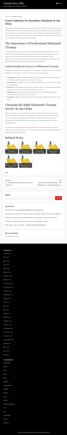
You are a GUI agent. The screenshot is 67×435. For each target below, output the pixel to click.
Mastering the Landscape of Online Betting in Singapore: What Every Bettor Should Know (33, 214)
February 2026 (7, 276)
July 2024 (6, 347)
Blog (6, 172)
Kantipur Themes (44, 432)
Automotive (7, 363)
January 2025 (7, 324)
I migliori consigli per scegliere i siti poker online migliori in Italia (26, 221)
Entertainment (8, 385)
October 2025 (7, 291)
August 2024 (7, 343)
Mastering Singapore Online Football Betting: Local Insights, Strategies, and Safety (31, 217)
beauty (5, 366)
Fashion (5, 389)
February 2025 (7, 321)
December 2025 (8, 283)
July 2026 (6, 257)
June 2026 (6, 261)
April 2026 (6, 268)
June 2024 (6, 351)
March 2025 (7, 317)
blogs (5, 374)
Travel (5, 419)
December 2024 (8, 328)
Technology (7, 415)
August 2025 (7, 298)
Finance (5, 393)
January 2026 (7, 279)
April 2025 (6, 313)
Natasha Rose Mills (13, 3)
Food (4, 396)
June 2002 (6, 354)
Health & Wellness (9, 404)
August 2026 (7, 253)
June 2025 (6, 306)
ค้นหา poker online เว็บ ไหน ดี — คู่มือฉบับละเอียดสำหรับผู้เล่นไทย (25, 225)
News (5, 408)
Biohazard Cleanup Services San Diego (31, 127)
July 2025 (6, 302)
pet (4, 411)
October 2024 (7, 336)
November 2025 (8, 287)
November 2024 (8, 332)
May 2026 (6, 264)
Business (6, 381)
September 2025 (8, 294)
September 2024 (8, 339)
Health (5, 400)
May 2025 (6, 309)
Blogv (5, 378)
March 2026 (7, 272)
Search (7, 195)
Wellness (6, 423)
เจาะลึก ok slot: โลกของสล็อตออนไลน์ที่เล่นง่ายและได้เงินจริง (24, 210)
